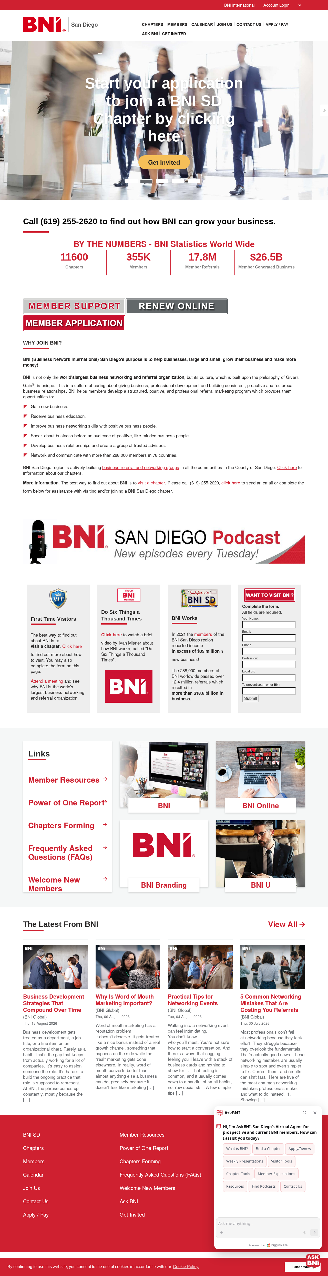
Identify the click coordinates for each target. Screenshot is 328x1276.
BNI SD (31, 1134)
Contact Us (249, 24)
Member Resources (64, 779)
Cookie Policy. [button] (186, 1266)
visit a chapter (151, 482)
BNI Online (260, 805)
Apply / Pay (276, 24)
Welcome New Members (54, 884)
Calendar (202, 24)
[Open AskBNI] (313, 1261)
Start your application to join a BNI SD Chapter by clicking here (164, 110)
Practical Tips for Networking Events (193, 999)
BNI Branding (164, 884)
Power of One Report (66, 802)
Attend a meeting (47, 681)
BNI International (239, 5)
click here (230, 482)
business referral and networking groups (140, 467)
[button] (4, 110)
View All (283, 924)
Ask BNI (150, 33)
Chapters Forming (61, 825)
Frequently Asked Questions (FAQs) (60, 852)
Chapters (152, 24)
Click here (287, 467)
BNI (164, 805)
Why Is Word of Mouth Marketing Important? (125, 999)
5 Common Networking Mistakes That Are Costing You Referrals (270, 1002)
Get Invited (174, 33)
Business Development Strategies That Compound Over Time (53, 1002)
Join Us (224, 24)
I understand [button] (303, 1267)
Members (177, 24)
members (203, 634)
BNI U (260, 884)
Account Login (276, 5)
